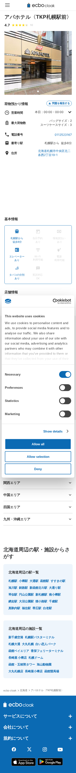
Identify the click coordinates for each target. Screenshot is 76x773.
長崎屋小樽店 (34, 671)
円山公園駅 (26, 594)
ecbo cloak (9, 690)
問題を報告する (61, 103)
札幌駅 (12, 581)
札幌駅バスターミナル (39, 637)
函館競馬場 (51, 671)
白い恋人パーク (45, 644)
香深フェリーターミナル (47, 650)
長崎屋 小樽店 (17, 657)
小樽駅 (23, 581)
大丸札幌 (28, 644)
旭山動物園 (44, 664)
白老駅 (47, 608)
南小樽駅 (55, 594)
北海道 (23, 690)
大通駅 (34, 581)
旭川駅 (12, 587)
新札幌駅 (41, 594)
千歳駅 (53, 601)
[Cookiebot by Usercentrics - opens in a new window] (53, 301)
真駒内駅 (14, 608)
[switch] (65, 387)
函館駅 (44, 581)
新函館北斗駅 (38, 587)
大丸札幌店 (15, 671)
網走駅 (12, 601)
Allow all (38, 444)
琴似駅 (12, 594)
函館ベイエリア (18, 650)
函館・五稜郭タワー (21, 664)
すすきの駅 (58, 581)
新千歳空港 (15, 637)
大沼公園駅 (26, 601)
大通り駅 (55, 587)
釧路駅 (23, 587)
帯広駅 (37, 608)
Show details (52, 431)
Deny (38, 469)
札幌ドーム (35, 657)
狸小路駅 (41, 601)
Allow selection (38, 456)
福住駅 (26, 608)
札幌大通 (14, 644)
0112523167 (63, 134)
